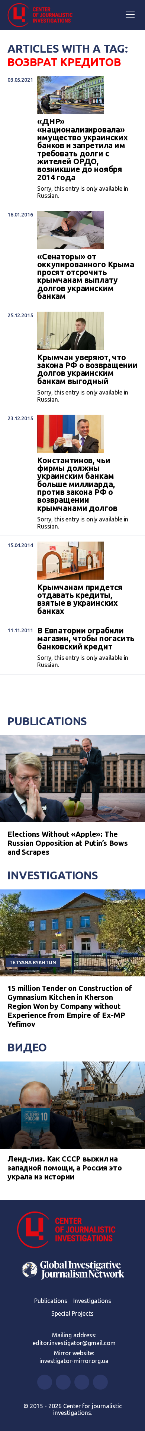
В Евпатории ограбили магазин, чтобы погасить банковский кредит (86, 639)
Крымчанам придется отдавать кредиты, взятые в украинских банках (80, 599)
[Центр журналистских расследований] (42, 15)
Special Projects (72, 1313)
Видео (27, 1047)
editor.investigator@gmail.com (74, 1343)
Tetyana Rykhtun (32, 962)
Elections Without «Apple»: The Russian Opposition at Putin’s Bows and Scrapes (67, 843)
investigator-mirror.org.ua (74, 1360)
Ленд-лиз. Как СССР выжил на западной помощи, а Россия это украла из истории (64, 1167)
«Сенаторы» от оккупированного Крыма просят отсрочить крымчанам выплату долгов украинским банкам (85, 276)
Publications (47, 721)
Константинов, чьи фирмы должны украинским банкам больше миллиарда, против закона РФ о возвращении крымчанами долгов (77, 484)
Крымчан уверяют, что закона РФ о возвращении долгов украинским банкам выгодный (87, 369)
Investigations (52, 875)
